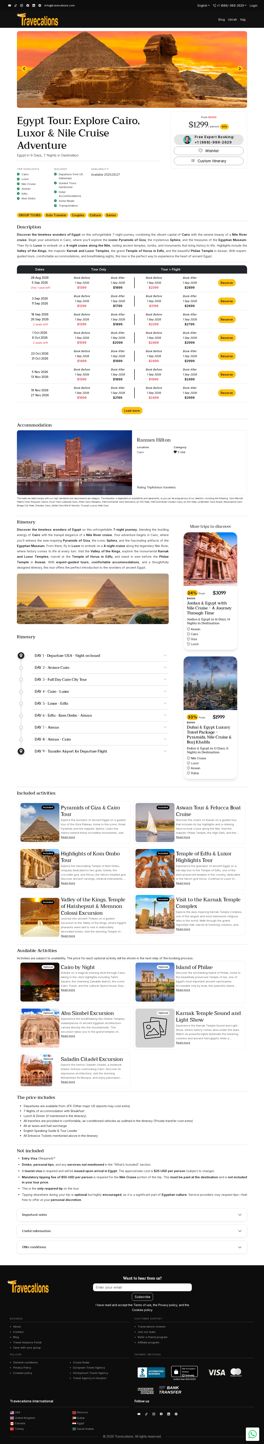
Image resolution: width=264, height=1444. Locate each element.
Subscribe (142, 1297)
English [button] (202, 5)
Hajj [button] (242, 19)
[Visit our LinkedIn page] (32, 5)
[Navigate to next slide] (240, 69)
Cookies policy (22, 1373)
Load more (132, 410)
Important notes (34, 1215)
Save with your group (27, 1347)
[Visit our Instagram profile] (20, 5)
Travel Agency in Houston (89, 1378)
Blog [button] (221, 19)
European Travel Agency (89, 1367)
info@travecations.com (59, 5)
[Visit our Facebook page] (26, 5)
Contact (18, 1331)
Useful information (36, 1231)
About (17, 1326)
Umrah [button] (232, 19)
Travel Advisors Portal (27, 1342)
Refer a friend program (152, 1337)
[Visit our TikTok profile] (14, 5)
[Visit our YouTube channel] (8, 5)
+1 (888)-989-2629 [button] (230, 5)
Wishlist (211, 151)
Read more (68, 837)
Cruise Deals (81, 1362)
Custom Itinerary (211, 161)
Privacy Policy (22, 1367)
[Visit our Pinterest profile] (39, 5)
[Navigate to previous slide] (24, 69)
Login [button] (253, 5)
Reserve (227, 283)
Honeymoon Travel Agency (90, 1373)
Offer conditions (34, 1247)
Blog (16, 1337)
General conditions (25, 1362)
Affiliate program (148, 1342)
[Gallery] (132, 69)
